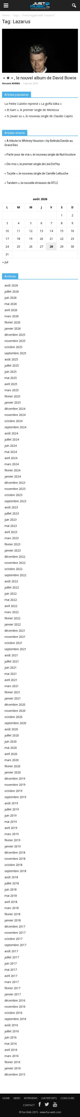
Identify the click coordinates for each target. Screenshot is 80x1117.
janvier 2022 (13, 624)
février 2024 (12, 470)
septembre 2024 (15, 427)
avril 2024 (11, 458)
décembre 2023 (15, 483)
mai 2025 (11, 378)
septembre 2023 (15, 501)
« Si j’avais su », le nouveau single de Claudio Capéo (39, 116)
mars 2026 (12, 316)
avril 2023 (11, 532)
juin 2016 (11, 1037)
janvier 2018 (13, 920)
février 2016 (12, 1062)
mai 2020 (11, 748)
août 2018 (11, 877)
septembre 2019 (15, 797)
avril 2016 (11, 1050)
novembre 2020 (15, 711)
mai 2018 (11, 896)
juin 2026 (11, 298)
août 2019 (11, 803)
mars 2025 (12, 390)
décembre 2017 (15, 926)
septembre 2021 (15, 649)
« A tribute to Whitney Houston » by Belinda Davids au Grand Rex (39, 143)
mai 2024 (11, 452)
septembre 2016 (15, 1019)
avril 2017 (11, 976)
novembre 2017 (15, 933)
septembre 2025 (15, 353)
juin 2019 (11, 815)
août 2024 (11, 433)
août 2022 (11, 581)
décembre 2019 (15, 778)
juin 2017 (11, 963)
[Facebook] (40, 1105)
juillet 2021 (12, 661)
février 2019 (12, 840)
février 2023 (12, 544)
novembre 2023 (15, 489)
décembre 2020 (15, 704)
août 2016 (11, 1025)
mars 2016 (12, 1056)
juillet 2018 (12, 883)
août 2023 (11, 507)
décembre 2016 (15, 1000)
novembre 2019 (15, 785)
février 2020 (12, 766)
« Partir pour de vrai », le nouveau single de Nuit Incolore (40, 154)
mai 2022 (11, 600)
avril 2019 (11, 828)
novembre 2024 (15, 415)
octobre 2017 (13, 939)
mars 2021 (12, 686)
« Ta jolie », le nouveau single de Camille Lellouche (36, 173)
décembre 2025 (15, 335)
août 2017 (11, 951)
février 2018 (12, 914)
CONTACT (29, 1105)
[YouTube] (55, 1105)
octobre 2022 (13, 569)
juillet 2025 (12, 365)
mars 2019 (12, 834)
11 (18, 231)
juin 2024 (11, 446)
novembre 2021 (15, 637)
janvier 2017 (13, 994)
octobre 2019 (13, 791)
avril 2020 (11, 754)
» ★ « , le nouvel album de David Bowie (39, 77)
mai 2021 (11, 674)
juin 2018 (11, 889)
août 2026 (11, 285)
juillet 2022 (12, 587)
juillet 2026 (12, 291)
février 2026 (12, 322)
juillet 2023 (12, 513)
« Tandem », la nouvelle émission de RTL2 (31, 183)
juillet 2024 (12, 439)
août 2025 (11, 359)
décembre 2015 (15, 1074)
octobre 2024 (13, 421)
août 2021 (11, 655)
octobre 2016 (13, 1013)
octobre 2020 (13, 717)
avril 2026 (11, 310)
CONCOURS (67, 1098)
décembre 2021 (15, 630)
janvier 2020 (13, 772)
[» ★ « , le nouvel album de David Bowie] (40, 51)
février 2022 (12, 618)
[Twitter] (47, 1105)
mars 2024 (12, 464)
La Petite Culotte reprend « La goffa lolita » (33, 104)
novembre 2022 (15, 563)
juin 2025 (11, 372)
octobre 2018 (13, 865)
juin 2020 (11, 741)
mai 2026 (11, 304)
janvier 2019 (13, 846)
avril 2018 (11, 902)
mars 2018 (12, 908)
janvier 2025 (13, 402)
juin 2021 (11, 667)
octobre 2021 (13, 643)
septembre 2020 (15, 723)
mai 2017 (11, 970)
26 (30, 246)
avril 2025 (11, 384)
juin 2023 (11, 520)
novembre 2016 (15, 1007)
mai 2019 (11, 822)
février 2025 (12, 396)
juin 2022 (11, 593)
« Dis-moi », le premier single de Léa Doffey (32, 164)
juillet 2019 (12, 809)
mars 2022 (12, 612)
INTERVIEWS (30, 1098)
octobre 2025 (13, 347)
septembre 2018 (15, 871)
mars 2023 (12, 538)
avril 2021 (11, 680)
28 (51, 246)
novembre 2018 (15, 859)
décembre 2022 (15, 556)
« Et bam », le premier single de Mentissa (32, 110)
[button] (74, 5)
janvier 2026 (13, 328)
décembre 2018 (15, 852)
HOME (6, 1098)
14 (51, 231)
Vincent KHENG (11, 83)
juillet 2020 (12, 735)
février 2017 (12, 988)
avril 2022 (11, 606)
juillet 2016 (12, 1031)
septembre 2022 (15, 575)
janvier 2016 (13, 1068)
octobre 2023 (13, 495)
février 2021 (12, 692)
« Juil (5, 262)
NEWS (17, 1098)
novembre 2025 (15, 341)
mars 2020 (12, 760)
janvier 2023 (13, 550)
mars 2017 (12, 982)
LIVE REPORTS (49, 1098)
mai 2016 (11, 1043)
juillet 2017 (12, 957)
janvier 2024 (13, 476)
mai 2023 (11, 526)
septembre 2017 (15, 945)
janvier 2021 (13, 698)
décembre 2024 (15, 409)
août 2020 (11, 729)
